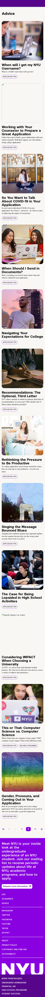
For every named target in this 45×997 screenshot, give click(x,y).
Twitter (6, 915)
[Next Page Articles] (41, 829)
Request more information (15, 886)
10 (35, 829)
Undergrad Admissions (14, 983)
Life (4, 894)
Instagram (7, 910)
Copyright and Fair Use (14, 949)
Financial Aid (9, 986)
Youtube (6, 924)
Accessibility (9, 954)
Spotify (6, 933)
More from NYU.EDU (12, 978)
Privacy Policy (9, 945)
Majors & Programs (28, 746)
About (5, 940)
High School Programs (14, 990)
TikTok (5, 928)
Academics (7, 899)
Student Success (11, 994)
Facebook (7, 919)
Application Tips (9, 77)
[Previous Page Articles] (3, 829)
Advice (5, 903)
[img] (22, 40)
